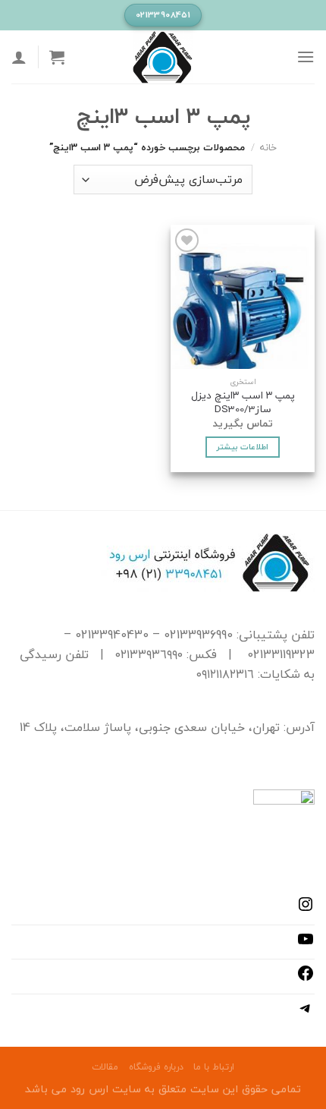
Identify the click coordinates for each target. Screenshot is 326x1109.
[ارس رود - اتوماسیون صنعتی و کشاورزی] (163, 56)
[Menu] (305, 56)
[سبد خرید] (56, 57)
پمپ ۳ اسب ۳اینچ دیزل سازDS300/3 (243, 402)
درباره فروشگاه (156, 1067)
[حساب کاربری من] (19, 57)
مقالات (105, 1067)
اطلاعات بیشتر (242, 447)
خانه (268, 147)
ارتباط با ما (213, 1067)
